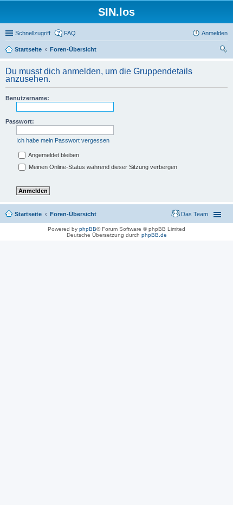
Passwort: (19, 121)
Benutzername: (27, 98)
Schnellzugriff (32, 33)
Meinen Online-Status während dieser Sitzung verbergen (102, 167)
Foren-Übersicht (73, 49)
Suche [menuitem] (224, 50)
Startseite (28, 49)
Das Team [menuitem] (194, 214)
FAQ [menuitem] (70, 33)
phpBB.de (154, 235)
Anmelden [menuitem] (215, 33)
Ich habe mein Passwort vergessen (62, 140)
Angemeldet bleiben (53, 155)
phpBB (87, 229)
